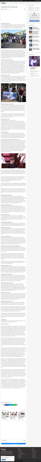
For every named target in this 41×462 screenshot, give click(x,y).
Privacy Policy (27, 460)
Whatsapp (15, 404)
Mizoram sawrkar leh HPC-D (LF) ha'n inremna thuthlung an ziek (36, 45)
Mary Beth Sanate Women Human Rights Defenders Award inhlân (36, 41)
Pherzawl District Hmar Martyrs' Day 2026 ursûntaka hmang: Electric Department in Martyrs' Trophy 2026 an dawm (34, 32)
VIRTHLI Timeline (35, 451)
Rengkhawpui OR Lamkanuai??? (34, 71)
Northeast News (22, 2)
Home (8, 2)
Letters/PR (20, 456)
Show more (23, 410)
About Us (2, 0)
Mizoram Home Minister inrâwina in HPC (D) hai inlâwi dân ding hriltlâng (36, 49)
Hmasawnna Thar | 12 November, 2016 (5, 417)
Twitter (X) (34, 455)
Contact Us (34, 457)
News (3, 5)
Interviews (20, 455)
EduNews (20, 457)
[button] (39, 3)
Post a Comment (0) (13, 443)
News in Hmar (20, 450)
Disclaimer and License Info (15, 0)
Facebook (7, 404)
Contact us (21, 0)
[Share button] (18, 405)
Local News (16, 2)
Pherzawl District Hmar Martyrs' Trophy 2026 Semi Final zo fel (36, 37)
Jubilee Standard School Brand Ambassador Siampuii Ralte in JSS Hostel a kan (36, 28)
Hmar (12, 2)
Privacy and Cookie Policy (7, 0)
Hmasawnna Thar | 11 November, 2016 (13, 417)
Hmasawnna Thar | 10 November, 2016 (21, 417)
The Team (34, 452)
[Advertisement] (14, 16)
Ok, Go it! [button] (3, 459)
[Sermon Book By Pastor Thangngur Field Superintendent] (34, 61)
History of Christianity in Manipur (35, 75)
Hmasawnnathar (6, 402)
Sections (33, 2)
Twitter (11, 404)
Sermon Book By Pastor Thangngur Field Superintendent (34, 68)
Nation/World (29, 2)
